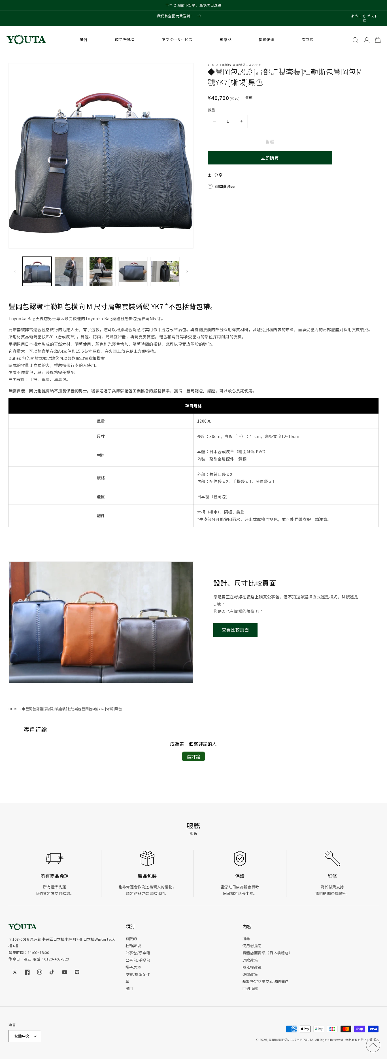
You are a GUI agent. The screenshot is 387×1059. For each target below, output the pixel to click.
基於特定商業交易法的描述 (266, 981)
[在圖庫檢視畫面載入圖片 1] (37, 271)
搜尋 (246, 938)
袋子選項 (133, 967)
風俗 (83, 39)
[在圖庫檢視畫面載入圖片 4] (133, 271)
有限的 (131, 938)
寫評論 (193, 756)
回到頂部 (250, 988)
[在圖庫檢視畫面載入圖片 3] (101, 271)
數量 (211, 110)
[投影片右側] (187, 271)
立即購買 (270, 158)
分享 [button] (218, 175)
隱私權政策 (252, 967)
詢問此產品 (225, 186)
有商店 (308, 39)
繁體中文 (22, 1036)
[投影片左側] (14, 271)
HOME (13, 708)
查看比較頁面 (235, 630)
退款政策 (250, 960)
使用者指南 (252, 945)
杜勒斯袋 (133, 945)
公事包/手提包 (138, 960)
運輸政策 (250, 974)
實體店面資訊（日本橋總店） (268, 952)
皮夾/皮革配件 (138, 974)
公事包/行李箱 (138, 952)
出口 (129, 988)
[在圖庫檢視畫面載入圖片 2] (69, 271)
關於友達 (266, 39)
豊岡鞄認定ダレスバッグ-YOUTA (291, 1039)
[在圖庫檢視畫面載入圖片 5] (165, 271)
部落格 (225, 39)
